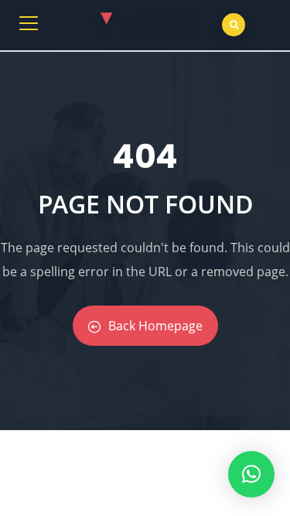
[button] (251, 474)
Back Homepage (155, 325)
